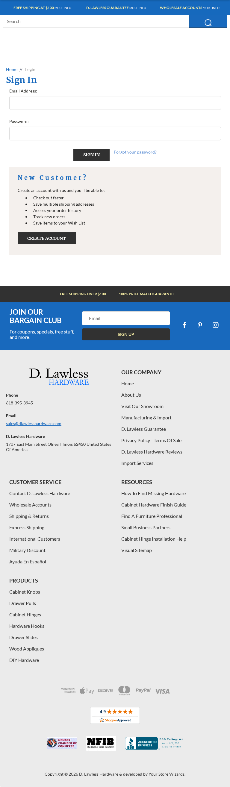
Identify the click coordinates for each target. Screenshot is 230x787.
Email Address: (23, 90)
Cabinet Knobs (24, 592)
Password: (19, 121)
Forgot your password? (135, 151)
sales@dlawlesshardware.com (33, 423)
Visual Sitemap (136, 550)
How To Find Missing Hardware (153, 493)
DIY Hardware (24, 660)
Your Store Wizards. (167, 774)
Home (127, 383)
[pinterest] (200, 325)
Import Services (137, 463)
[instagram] (215, 325)
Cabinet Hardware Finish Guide (153, 504)
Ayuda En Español (27, 561)
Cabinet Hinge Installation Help (153, 539)
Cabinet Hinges (25, 614)
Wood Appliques (26, 648)
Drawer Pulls (22, 603)
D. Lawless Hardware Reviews (151, 451)
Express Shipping (26, 527)
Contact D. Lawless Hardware (39, 493)
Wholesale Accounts (30, 504)
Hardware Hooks (26, 626)
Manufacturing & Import (146, 417)
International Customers (34, 539)
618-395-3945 (19, 402)
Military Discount (27, 550)
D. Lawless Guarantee (143, 429)
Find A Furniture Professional (151, 516)
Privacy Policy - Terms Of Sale (151, 440)
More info (42, 7)
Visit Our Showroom (142, 406)
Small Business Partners (145, 527)
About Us (131, 395)
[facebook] (184, 325)
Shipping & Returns (29, 516)
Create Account (46, 238)
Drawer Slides (23, 637)
